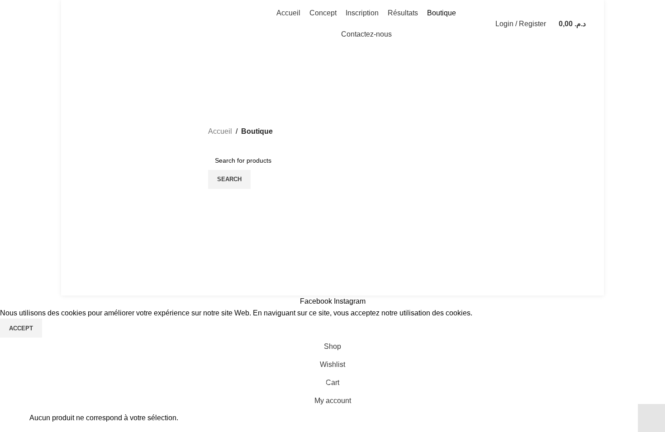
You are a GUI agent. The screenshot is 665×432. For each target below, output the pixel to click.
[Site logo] (159, 23)
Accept (21, 328)
